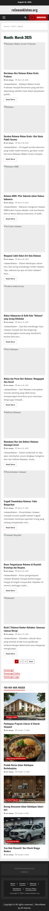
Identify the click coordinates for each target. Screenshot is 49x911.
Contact (22, 884)
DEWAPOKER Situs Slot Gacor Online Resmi (25, 868)
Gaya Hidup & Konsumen (15, 758)
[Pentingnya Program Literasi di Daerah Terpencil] (24, 706)
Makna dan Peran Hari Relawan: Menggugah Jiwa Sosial (24, 361)
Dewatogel (9, 670)
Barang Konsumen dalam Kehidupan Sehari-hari (24, 808)
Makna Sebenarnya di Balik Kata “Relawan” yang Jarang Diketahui (24, 298)
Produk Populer (12, 800)
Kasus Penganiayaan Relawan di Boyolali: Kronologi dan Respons (24, 547)
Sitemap (33, 884)
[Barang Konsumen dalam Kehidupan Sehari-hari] (24, 789)
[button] (4, 17)
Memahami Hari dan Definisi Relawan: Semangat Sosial (24, 424)
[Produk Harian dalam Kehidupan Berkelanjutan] (24, 748)
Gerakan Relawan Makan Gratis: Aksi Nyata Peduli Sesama (24, 119)
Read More (11, 100)
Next (31, 661)
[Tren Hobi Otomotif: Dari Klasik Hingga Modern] (24, 831)
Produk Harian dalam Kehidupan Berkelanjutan (18, 766)
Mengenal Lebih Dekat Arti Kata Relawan (24, 238)
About (12, 884)
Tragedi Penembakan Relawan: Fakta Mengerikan (24, 484)
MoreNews (40, 904)
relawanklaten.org (25, 9)
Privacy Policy (30, 889)
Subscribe (41, 17)
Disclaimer (17, 889)
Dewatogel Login (11, 676)
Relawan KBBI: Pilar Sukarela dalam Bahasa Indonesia (24, 178)
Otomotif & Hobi (12, 841)
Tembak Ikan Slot (24, 871)
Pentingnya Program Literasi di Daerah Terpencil (22, 725)
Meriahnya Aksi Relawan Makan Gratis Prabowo (24, 56)
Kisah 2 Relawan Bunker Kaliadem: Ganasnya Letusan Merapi (24, 610)
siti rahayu (10, 80)
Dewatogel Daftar (12, 673)
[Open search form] (25, 17)
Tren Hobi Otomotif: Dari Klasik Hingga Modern (22, 849)
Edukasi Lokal (11, 717)
